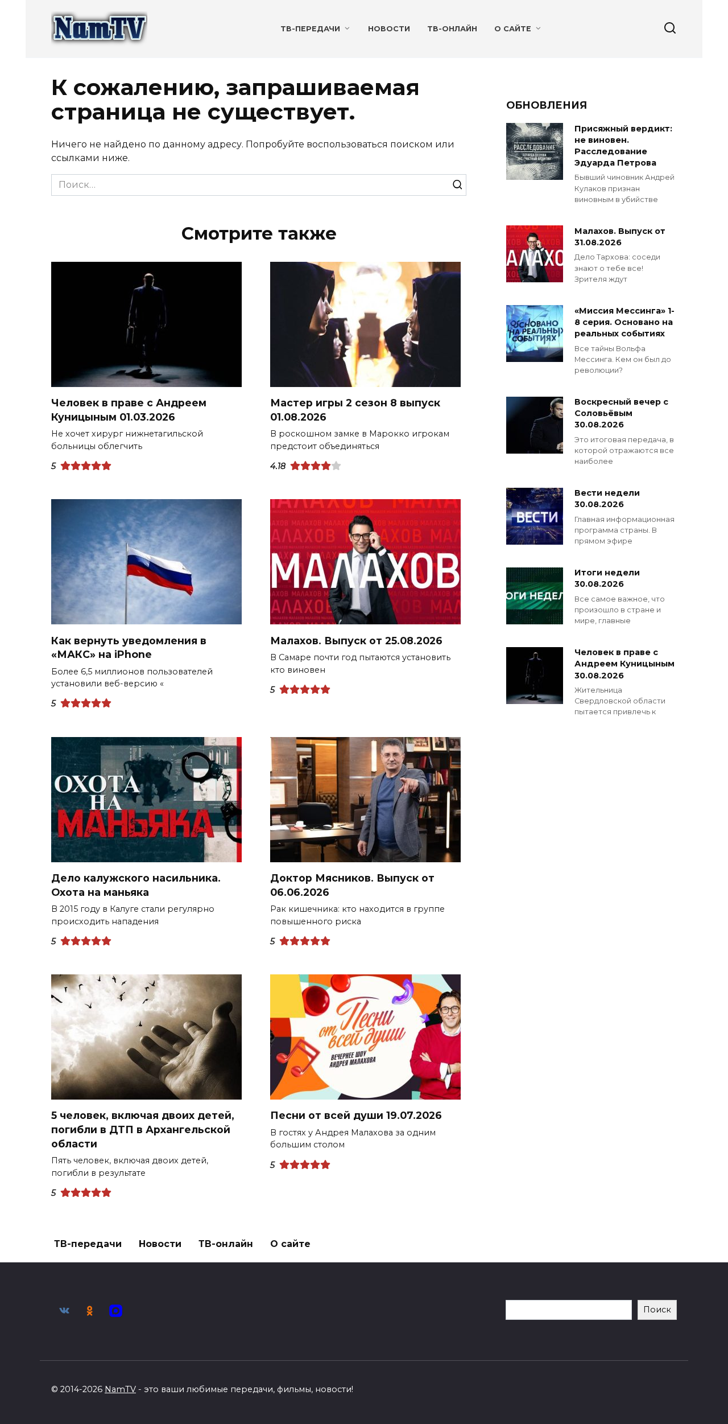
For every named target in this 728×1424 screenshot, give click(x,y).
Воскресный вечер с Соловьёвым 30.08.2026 (621, 413)
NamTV (120, 1389)
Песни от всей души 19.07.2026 (356, 1115)
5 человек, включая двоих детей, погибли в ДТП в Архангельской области (142, 1129)
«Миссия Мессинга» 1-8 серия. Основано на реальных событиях (624, 322)
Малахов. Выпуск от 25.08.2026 (356, 640)
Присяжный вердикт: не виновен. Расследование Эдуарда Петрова (623, 146)
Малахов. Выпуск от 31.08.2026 (619, 237)
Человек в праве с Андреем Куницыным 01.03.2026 (128, 410)
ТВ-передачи (310, 28)
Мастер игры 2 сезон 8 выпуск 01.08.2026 (355, 410)
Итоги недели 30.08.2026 (607, 579)
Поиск (657, 1309)
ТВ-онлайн (452, 28)
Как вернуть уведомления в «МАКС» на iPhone (128, 647)
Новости (389, 28)
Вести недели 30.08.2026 (607, 499)
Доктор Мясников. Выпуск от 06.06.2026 (352, 885)
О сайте (512, 28)
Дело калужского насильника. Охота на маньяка (136, 885)
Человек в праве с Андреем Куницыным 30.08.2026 (624, 664)
